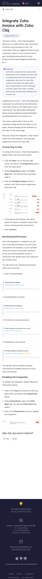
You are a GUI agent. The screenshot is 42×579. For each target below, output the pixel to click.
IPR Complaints (14, 578)
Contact (11, 574)
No (15, 439)
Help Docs (16, 4)
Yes (7, 439)
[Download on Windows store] (25, 559)
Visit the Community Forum (20, 511)
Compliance (29, 574)
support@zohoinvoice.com (21, 549)
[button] (25, 3)
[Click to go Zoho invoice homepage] (7, 3)
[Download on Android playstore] (17, 559)
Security (19, 574)
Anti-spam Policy (27, 578)
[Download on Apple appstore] (21, 559)
